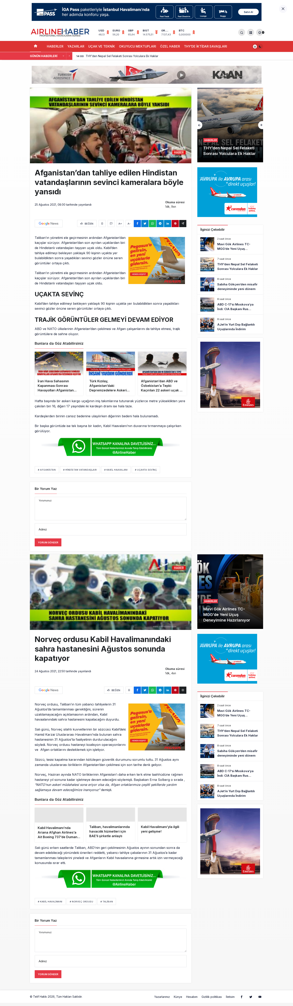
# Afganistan (47, 469)
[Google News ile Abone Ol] (49, 223)
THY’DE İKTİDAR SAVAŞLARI (205, 46)
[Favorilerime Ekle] (102, 223)
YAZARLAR (75, 46)
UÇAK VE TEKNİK (101, 46)
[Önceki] (63, 56)
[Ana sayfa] (35, 46)
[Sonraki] (69, 56)
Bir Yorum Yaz (46, 489)
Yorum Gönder (48, 542)
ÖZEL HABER (170, 46)
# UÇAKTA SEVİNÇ (146, 469)
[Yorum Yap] (111, 223)
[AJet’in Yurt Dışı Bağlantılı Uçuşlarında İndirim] (230, 325)
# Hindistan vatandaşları (80, 469)
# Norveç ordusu (81, 911)
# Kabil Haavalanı (116, 469)
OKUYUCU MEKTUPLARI (137, 46)
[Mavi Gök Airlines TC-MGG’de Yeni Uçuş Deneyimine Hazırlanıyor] (230, 244)
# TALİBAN (106, 911)
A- (129, 223)
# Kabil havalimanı (50, 911)
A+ (120, 223)
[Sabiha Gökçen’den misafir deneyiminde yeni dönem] (230, 125)
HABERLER (55, 46)
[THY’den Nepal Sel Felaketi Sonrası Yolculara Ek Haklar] (230, 264)
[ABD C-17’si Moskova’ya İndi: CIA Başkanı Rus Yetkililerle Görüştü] (230, 304)
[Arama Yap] (241, 32)
